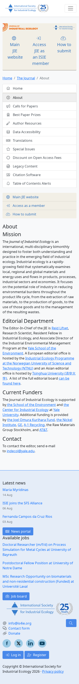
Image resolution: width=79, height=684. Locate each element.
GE (20, 425)
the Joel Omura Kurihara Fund (31, 419)
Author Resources (27, 123)
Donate (14, 633)
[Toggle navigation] (70, 8)
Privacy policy (53, 671)
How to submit (64, 48)
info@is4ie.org (19, 623)
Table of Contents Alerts (31, 183)
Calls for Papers (25, 106)
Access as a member (28, 205)
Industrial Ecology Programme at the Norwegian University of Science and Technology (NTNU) (38, 363)
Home (7, 78)
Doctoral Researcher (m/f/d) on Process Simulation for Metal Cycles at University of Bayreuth (37, 549)
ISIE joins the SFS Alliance (22, 503)
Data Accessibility (26, 132)
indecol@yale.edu (21, 451)
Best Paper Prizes (26, 114)
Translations (22, 140)
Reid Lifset (60, 328)
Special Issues (23, 149)
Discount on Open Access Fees (37, 157)
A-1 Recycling (34, 425)
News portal (20, 531)
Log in (15, 655)
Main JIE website (15, 51)
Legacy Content (24, 166)
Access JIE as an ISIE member (40, 54)
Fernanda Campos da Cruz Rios (27, 516)
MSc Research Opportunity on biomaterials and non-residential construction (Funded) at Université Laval (38, 581)
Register (39, 655)
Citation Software (26, 175)
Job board (18, 596)
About (17, 97)
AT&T (43, 430)
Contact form (19, 628)
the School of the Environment (31, 404)
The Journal (26, 78)
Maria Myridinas (15, 489)
